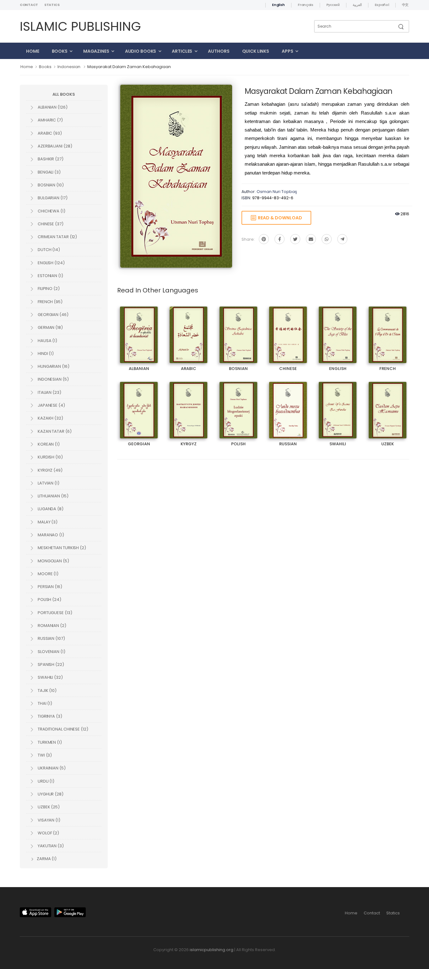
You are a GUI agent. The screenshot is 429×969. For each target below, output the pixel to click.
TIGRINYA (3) (49, 716)
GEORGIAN (138, 404)
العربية (357, 4)
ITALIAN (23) (49, 392)
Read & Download (279, 218)
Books (60, 51)
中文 (405, 4)
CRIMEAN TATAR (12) (57, 237)
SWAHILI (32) (50, 677)
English (278, 4)
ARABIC (188, 329)
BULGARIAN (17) (52, 198)
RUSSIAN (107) (51, 638)
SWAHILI (338, 404)
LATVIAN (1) (48, 483)
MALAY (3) (47, 522)
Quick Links (255, 51)
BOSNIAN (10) (50, 185)
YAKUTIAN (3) (50, 846)
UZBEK (387, 404)
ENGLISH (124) (51, 263)
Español (382, 4)
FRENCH (387, 329)
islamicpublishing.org (211, 950)
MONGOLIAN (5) (53, 561)
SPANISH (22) (50, 664)
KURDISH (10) (50, 457)
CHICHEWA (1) (51, 211)
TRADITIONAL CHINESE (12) (62, 729)
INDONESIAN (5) (53, 379)
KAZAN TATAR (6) (54, 431)
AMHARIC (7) (50, 120)
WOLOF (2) (48, 833)
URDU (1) (45, 781)
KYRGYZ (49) (49, 470)
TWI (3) (44, 755)
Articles (182, 51)
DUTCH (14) (48, 250)
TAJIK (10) (47, 690)
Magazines (96, 51)
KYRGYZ (188, 404)
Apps (287, 51)
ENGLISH (337, 329)
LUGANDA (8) (50, 509)
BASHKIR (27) (50, 159)
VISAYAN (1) (48, 820)
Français (305, 4)
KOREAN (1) (48, 444)
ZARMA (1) (46, 859)
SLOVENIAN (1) (51, 652)
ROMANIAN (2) (51, 626)
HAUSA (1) (47, 341)
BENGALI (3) (49, 172)
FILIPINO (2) (48, 289)
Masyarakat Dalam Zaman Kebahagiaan (129, 67)
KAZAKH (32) (50, 418)
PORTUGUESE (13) (54, 613)
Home (32, 51)
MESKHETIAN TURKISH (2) (61, 548)
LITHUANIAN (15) (52, 496)
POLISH (238, 404)
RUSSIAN (288, 404)
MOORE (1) (47, 574)
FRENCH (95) (49, 302)
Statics (52, 4)
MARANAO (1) (50, 535)
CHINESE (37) (50, 224)
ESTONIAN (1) (50, 276)
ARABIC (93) (49, 133)
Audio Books (140, 51)
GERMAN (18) (50, 327)
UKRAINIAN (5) (51, 768)
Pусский (333, 4)
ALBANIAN (139, 329)
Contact (29, 4)
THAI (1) (44, 703)
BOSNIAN (238, 329)
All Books (63, 94)
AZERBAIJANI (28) (54, 146)
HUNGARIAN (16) (53, 366)
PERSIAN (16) (49, 587)
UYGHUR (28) (50, 794)
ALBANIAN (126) (52, 107)
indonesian (68, 67)
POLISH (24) (49, 599)
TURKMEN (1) (49, 742)
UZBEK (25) (48, 807)
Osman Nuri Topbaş (277, 191)
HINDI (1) (45, 353)
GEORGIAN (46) (52, 315)
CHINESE (288, 329)
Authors (218, 51)
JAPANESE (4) (51, 405)
